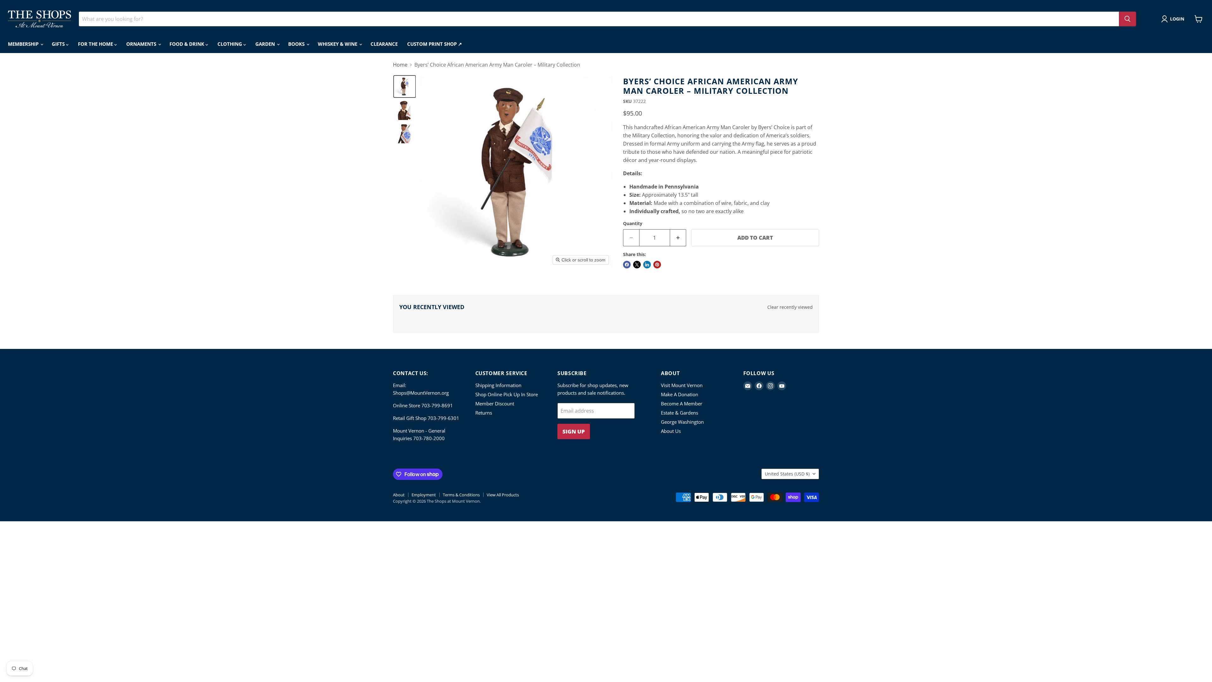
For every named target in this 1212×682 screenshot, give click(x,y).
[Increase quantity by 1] (678, 237)
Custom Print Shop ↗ (434, 44)
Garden (265, 44)
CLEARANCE (384, 44)
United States (787, 474)
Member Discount (494, 403)
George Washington (682, 422)
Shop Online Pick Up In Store (506, 394)
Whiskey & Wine (338, 44)
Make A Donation (679, 394)
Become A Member (681, 403)
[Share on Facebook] (627, 264)
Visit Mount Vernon (682, 385)
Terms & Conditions (461, 495)
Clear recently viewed (790, 307)
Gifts (59, 44)
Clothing (230, 44)
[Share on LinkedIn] (647, 264)
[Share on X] (637, 264)
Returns (483, 413)
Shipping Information (498, 385)
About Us (671, 431)
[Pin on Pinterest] (657, 264)
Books (297, 44)
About (399, 495)
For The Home (96, 44)
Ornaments (141, 44)
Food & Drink (187, 44)
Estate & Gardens (679, 413)
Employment (424, 495)
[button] (1174, 19)
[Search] (1127, 19)
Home (400, 65)
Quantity (632, 223)
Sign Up (573, 431)
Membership (24, 44)
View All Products (503, 495)
